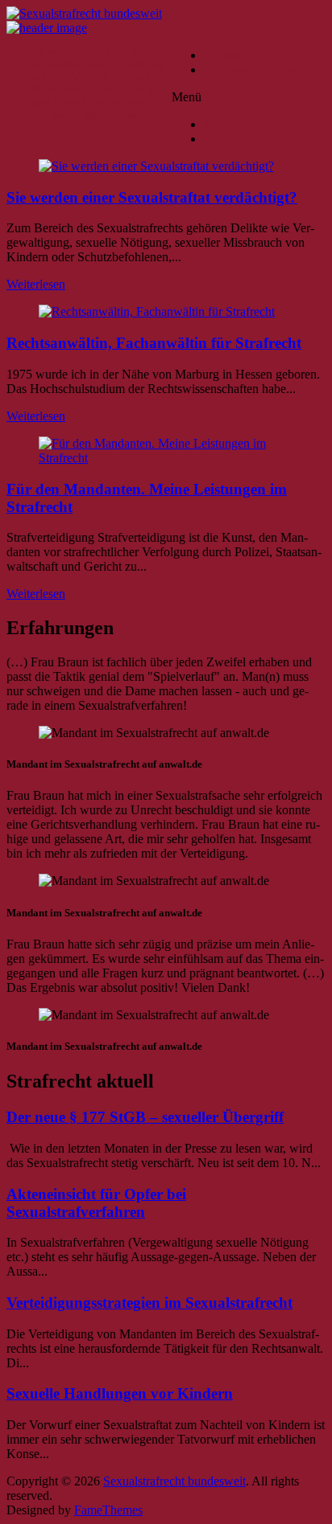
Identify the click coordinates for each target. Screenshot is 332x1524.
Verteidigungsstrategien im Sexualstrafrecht (149, 1302)
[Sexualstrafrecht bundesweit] (46, 28)
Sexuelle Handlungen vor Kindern (119, 1393)
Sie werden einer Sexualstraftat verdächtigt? (151, 197)
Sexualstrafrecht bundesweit (174, 1481)
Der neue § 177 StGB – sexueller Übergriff (145, 1116)
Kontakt (224, 55)
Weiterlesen (35, 284)
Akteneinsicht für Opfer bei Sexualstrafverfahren (96, 1203)
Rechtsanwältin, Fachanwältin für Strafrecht (153, 342)
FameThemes (108, 1510)
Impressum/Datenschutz (265, 69)
